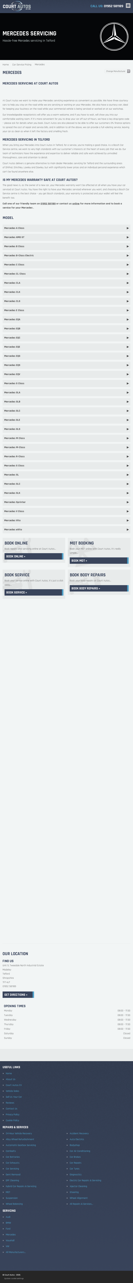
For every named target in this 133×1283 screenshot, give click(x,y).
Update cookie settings (14, 1278)
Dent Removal (13, 1174)
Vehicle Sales (12, 1091)
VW (7, 1246)
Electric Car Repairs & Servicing (85, 1180)
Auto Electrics (77, 1139)
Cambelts (11, 1151)
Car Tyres (74, 1169)
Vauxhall (10, 1240)
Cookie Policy (12, 1120)
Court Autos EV (14, 1085)
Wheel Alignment (79, 1198)
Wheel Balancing (14, 1204)
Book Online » (15, 556)
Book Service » (16, 592)
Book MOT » (79, 561)
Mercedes (11, 1234)
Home (9, 1073)
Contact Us (11, 1108)
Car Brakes (75, 1157)
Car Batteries (13, 1157)
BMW (8, 1223)
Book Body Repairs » (86, 588)
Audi (8, 1217)
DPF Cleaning (12, 1180)
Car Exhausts (12, 1163)
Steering (74, 1192)
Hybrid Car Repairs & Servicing (21, 1186)
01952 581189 (107, 6)
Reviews (10, 1103)
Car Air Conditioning (80, 1151)
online (75, 203)
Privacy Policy (12, 1114)
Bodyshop (75, 1145)
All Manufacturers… (16, 1252)
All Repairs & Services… (81, 1204)
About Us (10, 1079)
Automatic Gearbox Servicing (21, 1145)
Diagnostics (76, 1174)
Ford (8, 1229)
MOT (8, 1192)
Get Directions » (15, 995)
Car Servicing (12, 1169)
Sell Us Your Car (14, 1097)
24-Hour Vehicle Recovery (19, 1133)
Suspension (12, 1198)
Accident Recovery (79, 1133)
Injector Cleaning (78, 1186)
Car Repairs (75, 1163)
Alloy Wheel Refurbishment (20, 1139)
